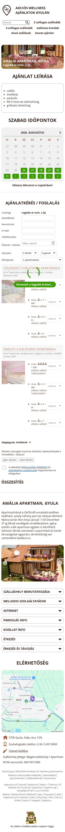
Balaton (6, 794)
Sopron (26, 800)
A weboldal (15, 467)
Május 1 (44, 784)
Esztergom (49, 794)
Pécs (51, 797)
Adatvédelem (49, 775)
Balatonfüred (18, 794)
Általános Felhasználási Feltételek (24, 775)
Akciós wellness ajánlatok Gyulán (33, 10)
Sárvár (58, 797)
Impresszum (50, 778)
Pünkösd (25, 787)
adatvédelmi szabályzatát (22, 470)
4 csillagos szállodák (19, 28)
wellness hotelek (48, 28)
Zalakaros (46, 800)
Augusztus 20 (10, 784)
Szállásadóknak (34, 778)
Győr (58, 794)
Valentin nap (50, 787)
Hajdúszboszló (10, 797)
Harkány (24, 797)
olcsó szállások (21, 33)
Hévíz (33, 797)
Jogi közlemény (17, 778)
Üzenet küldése (18, 751)
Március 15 (55, 784)
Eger (40, 794)
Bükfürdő (31, 794)
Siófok (17, 800)
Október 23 (13, 787)
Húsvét (22, 784)
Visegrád (36, 800)
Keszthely (42, 797)
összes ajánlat (44, 33)
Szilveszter (37, 787)
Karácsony (33, 784)
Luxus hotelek (42, 790)
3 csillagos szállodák (47, 22)
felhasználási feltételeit (35, 467)
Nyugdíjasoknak (25, 790)
